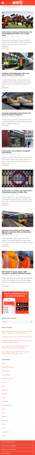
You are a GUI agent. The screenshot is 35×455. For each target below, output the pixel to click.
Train (3, 428)
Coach (4, 382)
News (3, 409)
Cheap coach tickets (8, 367)
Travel (3, 436)
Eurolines (5, 390)
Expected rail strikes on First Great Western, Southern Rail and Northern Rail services (16, 232)
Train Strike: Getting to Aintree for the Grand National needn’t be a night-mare (17, 33)
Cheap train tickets (7, 378)
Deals (3, 386)
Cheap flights (6, 371)
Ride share (5, 420)
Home (4, 6)
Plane (3, 413)
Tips (3, 424)
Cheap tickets (6, 374)
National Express (7, 405)
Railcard (4, 416)
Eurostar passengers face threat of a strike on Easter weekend (16, 114)
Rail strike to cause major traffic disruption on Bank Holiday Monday (16, 272)
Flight (3, 397)
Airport (4, 363)
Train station (5, 432)
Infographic (5, 401)
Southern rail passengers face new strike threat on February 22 (15, 74)
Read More (5, 48)
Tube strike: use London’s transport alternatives (16, 152)
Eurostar (4, 394)
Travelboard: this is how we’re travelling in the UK (17, 337)
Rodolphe (5, 37)
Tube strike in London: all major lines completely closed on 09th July (17, 191)
